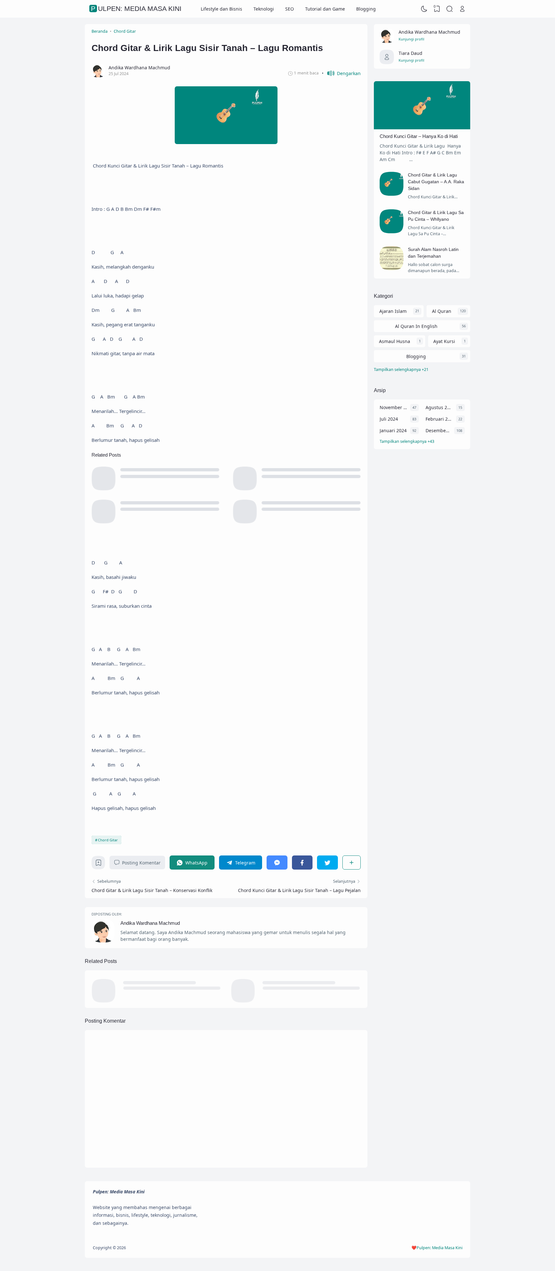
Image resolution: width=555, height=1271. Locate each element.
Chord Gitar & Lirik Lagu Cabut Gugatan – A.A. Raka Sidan (436, 181)
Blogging (366, 9)
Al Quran (441, 311)
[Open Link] (462, 9)
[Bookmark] (98, 864)
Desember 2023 (438, 430)
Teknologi (263, 9)
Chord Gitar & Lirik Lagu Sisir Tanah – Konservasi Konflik (152, 890)
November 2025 (393, 407)
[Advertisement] (422, 559)
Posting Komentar (141, 863)
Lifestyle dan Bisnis (221, 9)
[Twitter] (327, 862)
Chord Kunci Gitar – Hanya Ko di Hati (419, 136)
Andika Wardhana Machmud (150, 923)
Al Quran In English (416, 326)
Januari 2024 (393, 430)
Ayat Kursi (444, 341)
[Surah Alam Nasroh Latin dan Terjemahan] (392, 268)
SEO (289, 9)
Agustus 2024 (439, 407)
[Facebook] (302, 862)
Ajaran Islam (393, 311)
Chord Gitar (108, 839)
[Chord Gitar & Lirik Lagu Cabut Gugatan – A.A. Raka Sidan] (392, 194)
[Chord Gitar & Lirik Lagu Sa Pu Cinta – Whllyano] (392, 231)
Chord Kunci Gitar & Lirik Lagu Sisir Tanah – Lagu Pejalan (299, 890)
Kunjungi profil (411, 39)
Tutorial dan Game (325, 9)
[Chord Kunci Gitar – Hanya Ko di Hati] (422, 128)
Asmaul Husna (394, 341)
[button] (341, 73)
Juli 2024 (389, 419)
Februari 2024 (439, 419)
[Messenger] (277, 862)
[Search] (449, 9)
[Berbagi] (351, 862)
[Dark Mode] (424, 9)
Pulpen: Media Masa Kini (136, 9)
